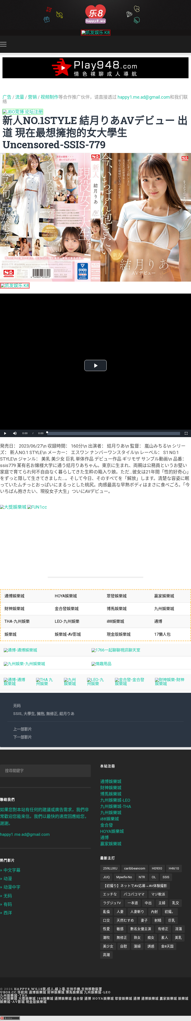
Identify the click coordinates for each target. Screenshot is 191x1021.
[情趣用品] (101, 663)
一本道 (133, 903)
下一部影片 (22, 737)
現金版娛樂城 (36, 1002)
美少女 (108, 946)
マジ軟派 (158, 894)
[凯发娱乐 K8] (95, 32)
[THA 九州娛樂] (46, 683)
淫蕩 (178, 929)
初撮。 (170, 912)
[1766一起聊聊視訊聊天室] (116, 650)
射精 (157, 920)
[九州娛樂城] (71, 683)
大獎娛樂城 (27, 998)
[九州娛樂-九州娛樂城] (24, 663)
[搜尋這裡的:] (45, 771)
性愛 (106, 929)
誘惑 (150, 946)
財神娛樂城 (110, 787)
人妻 (120, 912)
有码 (7, 904)
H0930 (157, 868)
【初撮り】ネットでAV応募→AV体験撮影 (135, 886)
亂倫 (106, 912)
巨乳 (171, 920)
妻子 (144, 920)
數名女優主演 (140, 929)
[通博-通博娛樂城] (20, 650)
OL (154, 877)
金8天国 (167, 946)
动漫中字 (11, 887)
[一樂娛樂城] (37, 507)
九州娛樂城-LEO (115, 800)
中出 (148, 903)
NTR (142, 877)
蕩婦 (137, 946)
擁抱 (40, 713)
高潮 (106, 955)
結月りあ (66, 713)
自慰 (123, 946)
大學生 (29, 713)
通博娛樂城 (110, 781)
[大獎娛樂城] (13, 507)
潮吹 (106, 938)
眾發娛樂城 (123, 998)
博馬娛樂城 (110, 793)
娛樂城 (183, 998)
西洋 (7, 912)
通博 (104, 837)
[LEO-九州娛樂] (97, 683)
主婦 (161, 903)
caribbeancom (134, 868)
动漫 (7, 878)
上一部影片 (22, 729)
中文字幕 (11, 870)
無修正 (51, 713)
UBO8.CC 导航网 (14, 992)
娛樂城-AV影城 (12, 1002)
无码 (17, 706)
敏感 (120, 929)
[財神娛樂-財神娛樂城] (171, 683)
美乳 (178, 938)
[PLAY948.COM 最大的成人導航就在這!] (95, 75)
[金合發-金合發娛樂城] (131, 683)
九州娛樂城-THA (115, 806)
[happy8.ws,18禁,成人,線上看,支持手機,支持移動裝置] (95, 13)
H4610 (174, 868)
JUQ (106, 877)
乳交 (175, 903)
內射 (154, 912)
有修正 (163, 929)
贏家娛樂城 (110, 843)
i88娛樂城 (109, 818)
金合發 (106, 825)
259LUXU (110, 868)
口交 (106, 920)
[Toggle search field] (188, 44)
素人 (164, 938)
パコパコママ (134, 894)
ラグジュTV (112, 903)
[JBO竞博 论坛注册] (22, 112)
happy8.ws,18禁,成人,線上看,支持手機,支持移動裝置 (58, 989)
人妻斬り (137, 912)
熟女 (137, 938)
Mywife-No (124, 877)
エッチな (110, 894)
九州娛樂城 (110, 812)
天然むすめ (125, 920)
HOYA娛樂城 (112, 831)
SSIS (17, 713)
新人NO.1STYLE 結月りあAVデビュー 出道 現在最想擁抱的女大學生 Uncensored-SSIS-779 (95, 132)
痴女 (150, 938)
